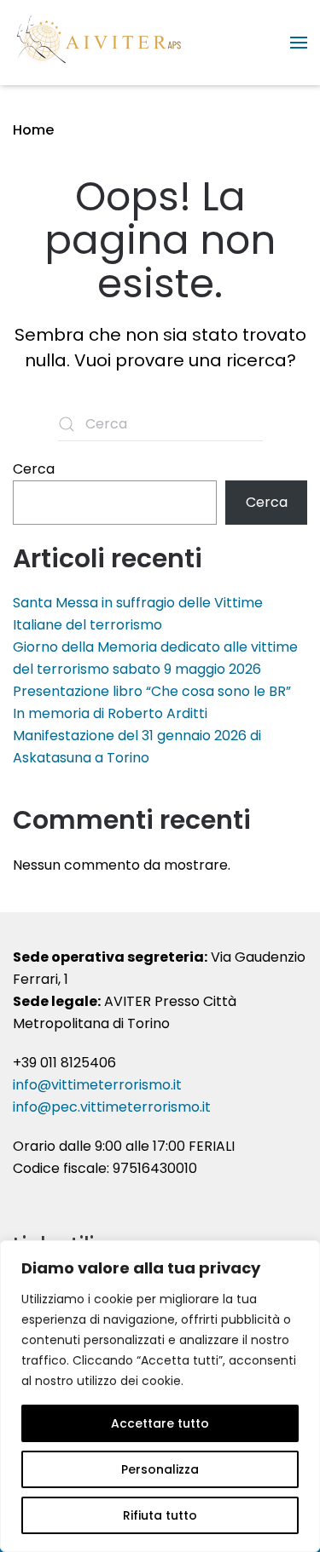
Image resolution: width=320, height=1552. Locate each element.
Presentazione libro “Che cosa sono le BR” (152, 691)
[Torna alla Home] (98, 43)
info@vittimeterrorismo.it (97, 1085)
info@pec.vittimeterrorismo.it (112, 1107)
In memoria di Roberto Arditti (110, 713)
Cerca (34, 469)
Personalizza (160, 1469)
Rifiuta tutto (160, 1515)
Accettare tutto (160, 1423)
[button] (298, 43)
